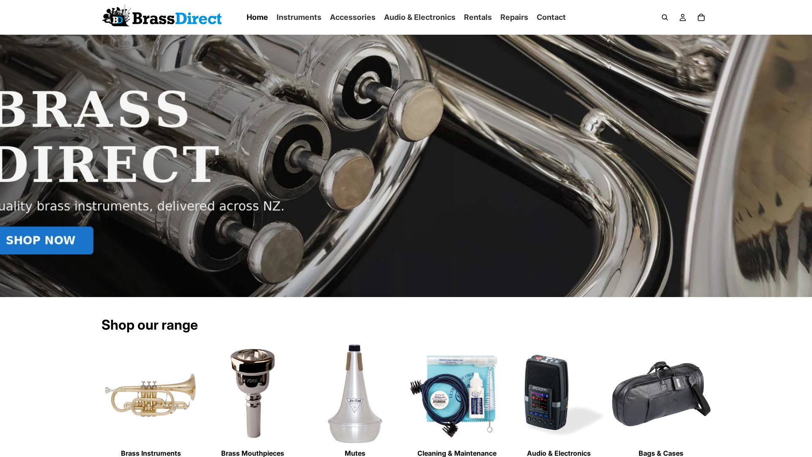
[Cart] (701, 17)
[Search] (665, 17)
